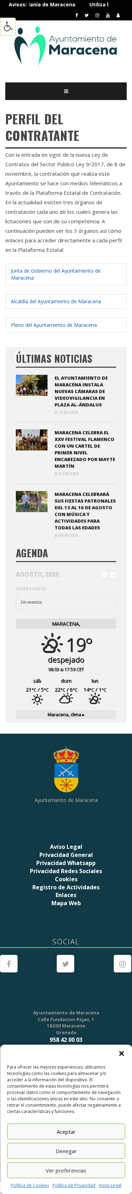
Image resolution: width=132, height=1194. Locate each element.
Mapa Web (66, 903)
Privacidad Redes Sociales (66, 871)
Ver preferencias (66, 1170)
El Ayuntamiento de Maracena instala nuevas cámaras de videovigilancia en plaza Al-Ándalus (81, 391)
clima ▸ (66, 714)
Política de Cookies (30, 1185)
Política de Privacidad (73, 1185)
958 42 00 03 (66, 1040)
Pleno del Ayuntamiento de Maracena (54, 325)
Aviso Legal (110, 1185)
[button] (121, 1053)
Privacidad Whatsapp (66, 863)
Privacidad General (66, 855)
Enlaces (66, 895)
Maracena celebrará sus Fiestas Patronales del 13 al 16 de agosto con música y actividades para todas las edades (85, 511)
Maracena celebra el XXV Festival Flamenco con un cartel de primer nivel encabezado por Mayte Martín (85, 449)
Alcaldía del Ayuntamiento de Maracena (56, 301)
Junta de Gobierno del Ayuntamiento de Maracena (56, 274)
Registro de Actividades (66, 887)
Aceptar (66, 1131)
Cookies (66, 879)
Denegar (66, 1151)
